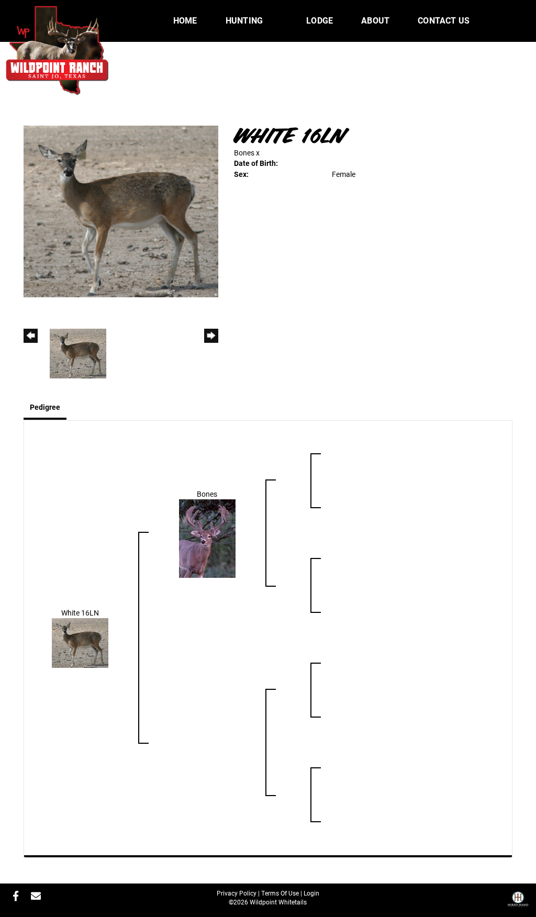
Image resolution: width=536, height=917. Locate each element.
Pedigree (45, 407)
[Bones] (207, 537)
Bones (244, 153)
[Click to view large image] (121, 211)
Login (311, 893)
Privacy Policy (236, 893)
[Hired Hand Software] (518, 902)
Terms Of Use (280, 893)
